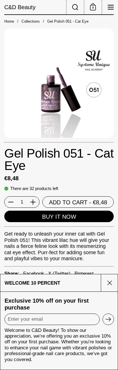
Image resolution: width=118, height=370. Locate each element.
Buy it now (59, 217)
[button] (75, 7)
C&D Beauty (20, 7)
